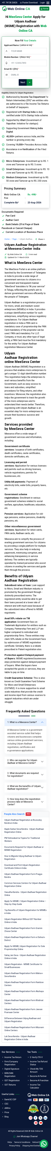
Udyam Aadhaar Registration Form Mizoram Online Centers (24, 1029)
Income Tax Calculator (35, 1086)
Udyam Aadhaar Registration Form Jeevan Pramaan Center (23, 1010)
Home (45, 8)
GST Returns (10, 1085)
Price (7, 1112)
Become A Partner (38, 1076)
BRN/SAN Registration (10, 1074)
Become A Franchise (39, 1080)
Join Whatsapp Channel (27, 1136)
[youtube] (41, 1123)
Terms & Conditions (22, 1142)
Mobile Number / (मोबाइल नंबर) (17, 57)
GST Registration (12, 1080)
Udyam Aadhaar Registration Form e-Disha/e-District (24, 938)
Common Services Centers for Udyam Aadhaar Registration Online (25, 884)
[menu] (47, 3)
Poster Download (30, 2)
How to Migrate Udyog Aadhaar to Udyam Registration (22, 857)
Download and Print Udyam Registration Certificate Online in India (22, 866)
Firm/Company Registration (11, 1063)
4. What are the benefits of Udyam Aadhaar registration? (24, 787)
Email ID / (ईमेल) (11, 69)
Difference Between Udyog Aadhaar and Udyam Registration (22, 1019)
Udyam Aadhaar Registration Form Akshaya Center (24, 992)
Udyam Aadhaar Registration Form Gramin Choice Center (23, 929)
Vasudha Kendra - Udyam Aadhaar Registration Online (25, 893)
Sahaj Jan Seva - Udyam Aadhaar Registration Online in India (25, 956)
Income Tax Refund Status (38, 1063)
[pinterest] (36, 1123)
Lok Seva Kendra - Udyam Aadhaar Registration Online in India (19, 1038)
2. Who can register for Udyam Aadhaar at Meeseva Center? (22, 761)
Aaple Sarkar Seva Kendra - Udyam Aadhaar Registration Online (24, 830)
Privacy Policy (14, 1146)
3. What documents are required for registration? (23, 774)
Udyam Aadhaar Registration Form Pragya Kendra (23, 875)
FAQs (10, 1142)
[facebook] (35, 1118)
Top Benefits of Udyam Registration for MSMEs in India (25, 911)
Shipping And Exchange (32, 1146)
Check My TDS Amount (36, 1070)
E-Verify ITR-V (36, 1057)
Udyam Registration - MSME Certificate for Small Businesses (23, 965)
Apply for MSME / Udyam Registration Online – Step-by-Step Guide (25, 902)
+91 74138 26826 (9, 2)
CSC (6, 1104)
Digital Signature (12, 1069)
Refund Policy (38, 1142)
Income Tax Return (13, 1057)
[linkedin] (45, 1118)
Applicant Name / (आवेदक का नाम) (18, 45)
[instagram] (30, 1118)
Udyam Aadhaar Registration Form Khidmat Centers (23, 1001)
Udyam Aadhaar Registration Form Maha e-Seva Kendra (23, 974)
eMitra (7, 1108)
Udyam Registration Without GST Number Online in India (22, 920)
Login (42, 2)
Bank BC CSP (10, 1099)
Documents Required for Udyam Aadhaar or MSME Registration (24, 848)
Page (14, 239)
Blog (6, 1117)
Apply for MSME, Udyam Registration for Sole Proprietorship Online (24, 947)
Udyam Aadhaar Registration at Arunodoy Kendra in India (23, 821)
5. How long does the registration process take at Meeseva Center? (23, 802)
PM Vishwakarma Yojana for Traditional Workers (22, 839)
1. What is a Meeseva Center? (22, 722)
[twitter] (40, 1118)
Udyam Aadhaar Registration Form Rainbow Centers (24, 983)
